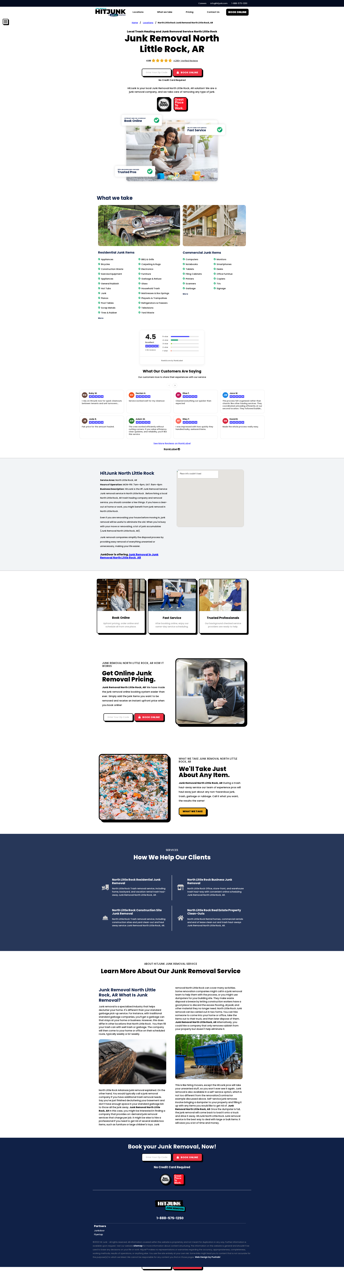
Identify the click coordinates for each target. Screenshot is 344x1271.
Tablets (190, 269)
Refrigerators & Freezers (154, 303)
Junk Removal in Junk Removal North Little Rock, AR (129, 556)
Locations (148, 22)
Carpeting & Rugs (151, 264)
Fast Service (172, 618)
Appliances (107, 259)
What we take (164, 12)
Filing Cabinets (194, 273)
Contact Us (213, 12)
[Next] (175, 385)
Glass (144, 283)
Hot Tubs (106, 288)
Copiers (221, 278)
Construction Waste (112, 269)
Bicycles (105, 264)
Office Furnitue (224, 273)
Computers (192, 259)
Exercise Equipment (111, 273)
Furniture (146, 273)
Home (135, 22)
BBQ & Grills (147, 259)
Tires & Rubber (109, 312)
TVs (219, 283)
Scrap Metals (108, 307)
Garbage (191, 288)
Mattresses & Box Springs (155, 293)
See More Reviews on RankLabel (172, 443)
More (100, 318)
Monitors (221, 259)
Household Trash (150, 288)
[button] (139, 318)
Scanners (191, 283)
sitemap (138, 1245)
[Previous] (169, 385)
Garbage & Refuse (151, 278)
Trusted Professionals (223, 618)
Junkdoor (99, 1230)
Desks (220, 269)
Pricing (189, 12)
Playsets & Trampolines (154, 298)
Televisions (147, 307)
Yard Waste (147, 312)
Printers (190, 278)
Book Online (121, 618)
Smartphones (224, 264)
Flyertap (98, 1234)
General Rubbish (110, 283)
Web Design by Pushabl (207, 1257)
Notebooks (192, 264)
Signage (221, 288)
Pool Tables (107, 303)
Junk (103, 293)
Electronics (147, 269)
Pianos (104, 298)
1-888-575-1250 (170, 1218)
